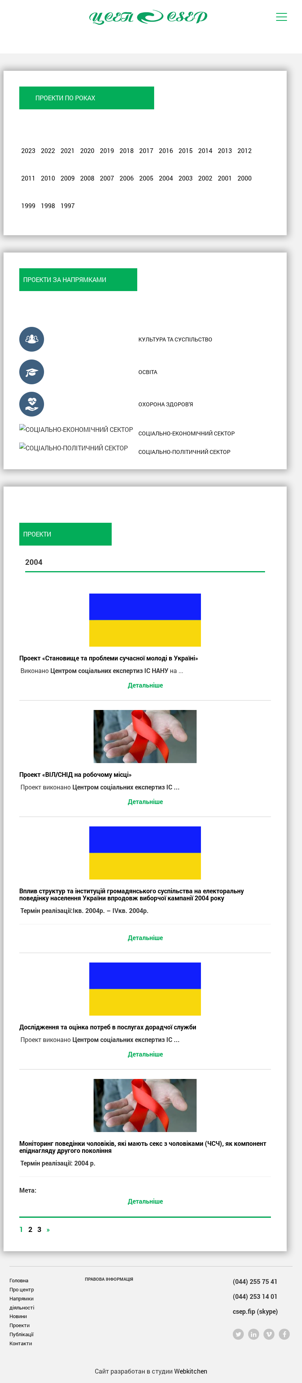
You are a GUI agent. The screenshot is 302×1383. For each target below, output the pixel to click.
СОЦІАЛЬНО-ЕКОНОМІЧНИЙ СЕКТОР (186, 433)
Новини (18, 1316)
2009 (68, 178)
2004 (166, 178)
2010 (48, 178)
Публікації (21, 1334)
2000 (245, 178)
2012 (245, 150)
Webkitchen (190, 1371)
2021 (68, 150)
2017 (146, 150)
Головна (18, 1280)
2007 (107, 178)
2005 (146, 178)
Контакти (20, 1343)
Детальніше (145, 685)
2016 (166, 150)
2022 (48, 150)
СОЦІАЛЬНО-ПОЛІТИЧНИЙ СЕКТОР (184, 451)
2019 (107, 150)
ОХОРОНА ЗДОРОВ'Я (165, 404)
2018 (127, 150)
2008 (87, 178)
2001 (225, 178)
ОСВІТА (147, 372)
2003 (186, 178)
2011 (28, 178)
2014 (205, 150)
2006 (127, 178)
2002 (205, 178)
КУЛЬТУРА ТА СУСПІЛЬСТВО (175, 339)
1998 (48, 205)
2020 (87, 150)
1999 (28, 205)
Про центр (21, 1289)
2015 (186, 150)
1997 (68, 205)
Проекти (19, 1325)
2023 (28, 150)
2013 (225, 150)
